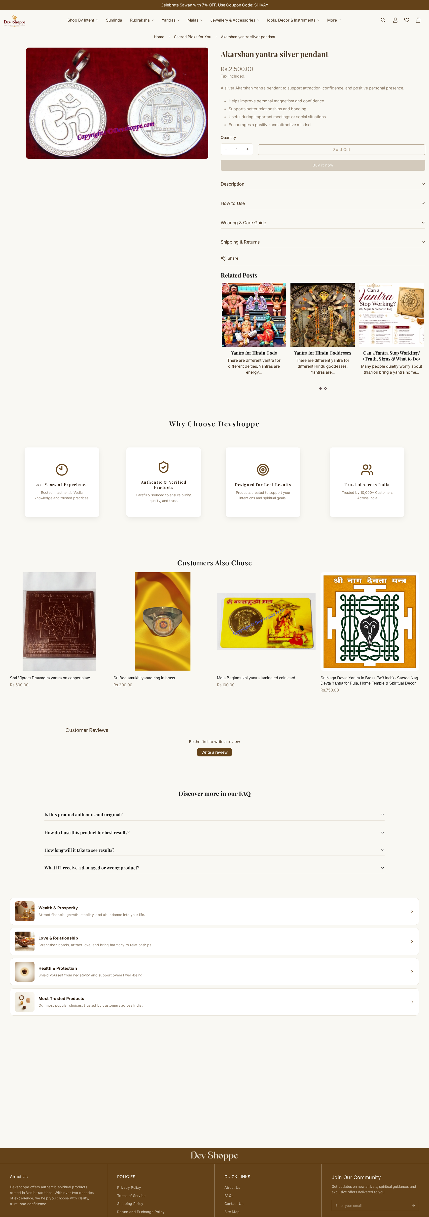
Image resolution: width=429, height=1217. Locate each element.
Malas (192, 20)
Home (159, 36)
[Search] (383, 20)
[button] (320, 388)
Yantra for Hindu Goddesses (253, 353)
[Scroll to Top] (419, 1190)
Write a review (214, 752)
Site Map (232, 1212)
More (332, 20)
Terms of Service (131, 1195)
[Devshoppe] (15, 20)
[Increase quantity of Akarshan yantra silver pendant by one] (247, 149)
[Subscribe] (413, 1206)
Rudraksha (140, 20)
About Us (232, 1187)
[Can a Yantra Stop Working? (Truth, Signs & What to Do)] (322, 315)
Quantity (228, 137)
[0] (418, 20)
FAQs (228, 1195)
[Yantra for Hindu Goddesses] (253, 315)
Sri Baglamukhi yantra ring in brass (144, 678)
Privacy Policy (129, 1187)
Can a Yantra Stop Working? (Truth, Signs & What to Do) (322, 356)
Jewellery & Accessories (232, 20)
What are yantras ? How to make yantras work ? (391, 356)
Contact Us (233, 1203)
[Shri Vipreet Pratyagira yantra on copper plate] (59, 621)
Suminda (114, 20)
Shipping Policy (130, 1203)
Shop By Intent (81, 20)
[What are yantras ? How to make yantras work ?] (391, 315)
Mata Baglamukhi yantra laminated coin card (256, 678)
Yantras (169, 20)
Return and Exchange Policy (141, 1212)
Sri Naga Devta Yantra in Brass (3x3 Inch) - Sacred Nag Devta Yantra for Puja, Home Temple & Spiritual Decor (369, 680)
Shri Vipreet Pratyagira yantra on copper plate (50, 678)
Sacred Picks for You (192, 36)
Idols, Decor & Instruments (291, 20)
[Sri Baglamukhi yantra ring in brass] (162, 621)
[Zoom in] (204, 58)
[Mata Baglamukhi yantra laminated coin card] (266, 621)
